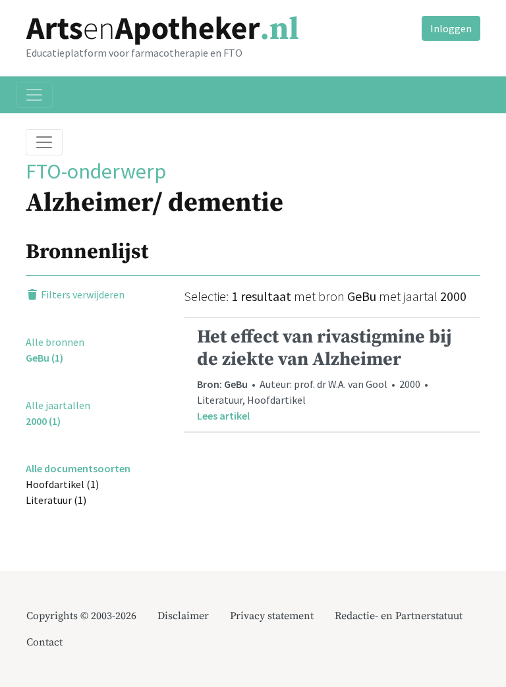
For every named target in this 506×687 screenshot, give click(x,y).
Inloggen (451, 28)
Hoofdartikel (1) (62, 484)
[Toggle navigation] (34, 95)
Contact (44, 642)
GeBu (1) (44, 357)
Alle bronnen (55, 341)
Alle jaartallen (58, 405)
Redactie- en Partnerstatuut (399, 615)
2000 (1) (43, 420)
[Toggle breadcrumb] (44, 142)
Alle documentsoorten (78, 468)
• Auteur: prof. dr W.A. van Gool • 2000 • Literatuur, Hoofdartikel (324, 373)
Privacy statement (272, 615)
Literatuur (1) (56, 500)
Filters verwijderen (82, 294)
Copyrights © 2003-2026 (81, 615)
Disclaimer (183, 615)
